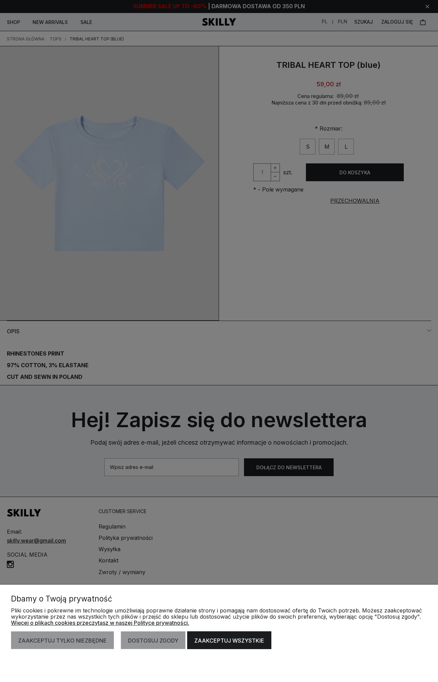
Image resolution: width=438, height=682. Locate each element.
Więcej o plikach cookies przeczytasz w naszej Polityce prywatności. (100, 622)
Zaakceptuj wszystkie (229, 640)
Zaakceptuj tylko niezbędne (62, 640)
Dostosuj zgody (153, 640)
